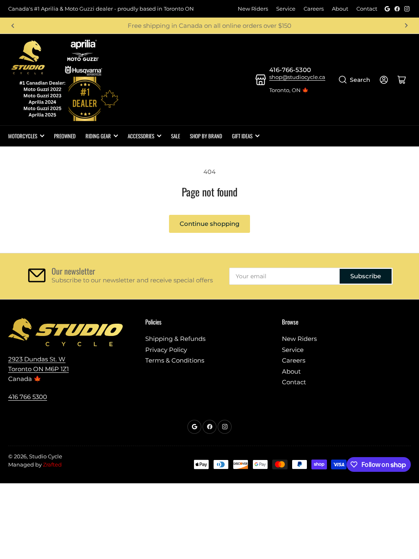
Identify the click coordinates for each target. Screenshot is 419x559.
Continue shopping (209, 224)
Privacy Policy (166, 350)
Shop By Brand (206, 136)
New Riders (253, 8)
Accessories (141, 136)
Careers (314, 8)
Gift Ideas (242, 136)
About (340, 8)
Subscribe (365, 276)
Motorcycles (22, 136)
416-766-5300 (290, 70)
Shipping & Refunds (175, 339)
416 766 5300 (27, 397)
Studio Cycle (45, 456)
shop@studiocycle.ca (297, 77)
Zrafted (52, 464)
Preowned (65, 136)
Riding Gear (98, 136)
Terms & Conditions (174, 360)
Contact (366, 8)
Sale (175, 136)
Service (285, 8)
